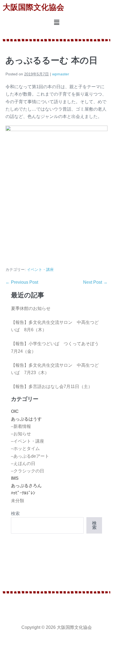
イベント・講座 (40, 269)
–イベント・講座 (27, 441)
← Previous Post (21, 282)
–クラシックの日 (27, 471)
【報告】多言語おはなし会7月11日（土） (51, 386)
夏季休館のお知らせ (30, 308)
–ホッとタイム (25, 448)
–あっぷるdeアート (30, 456)
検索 (15, 513)
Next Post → (95, 282)
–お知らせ (21, 433)
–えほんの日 (23, 463)
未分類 (17, 500)
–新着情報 (21, 426)
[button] (56, 22)
